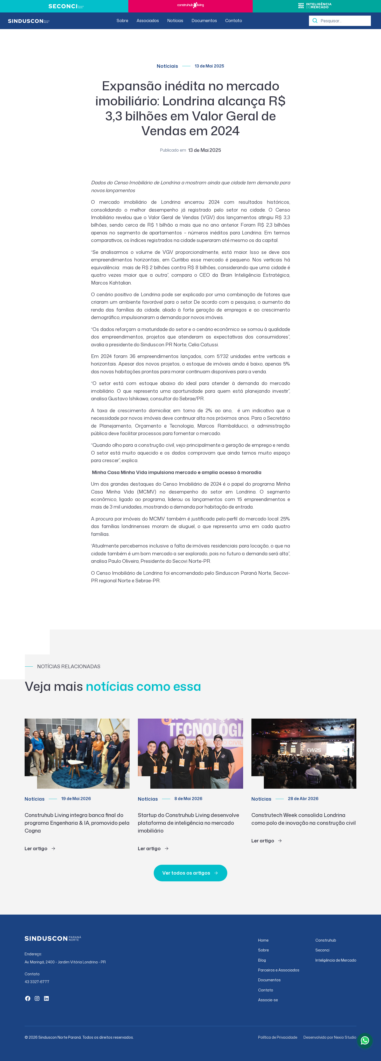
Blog (262, 960)
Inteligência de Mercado (335, 960)
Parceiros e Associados (278, 970)
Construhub (325, 940)
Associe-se (268, 999)
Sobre (122, 20)
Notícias (175, 20)
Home (263, 940)
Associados (148, 20)
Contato (233, 20)
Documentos (204, 20)
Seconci (322, 950)
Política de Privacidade (277, 1037)
